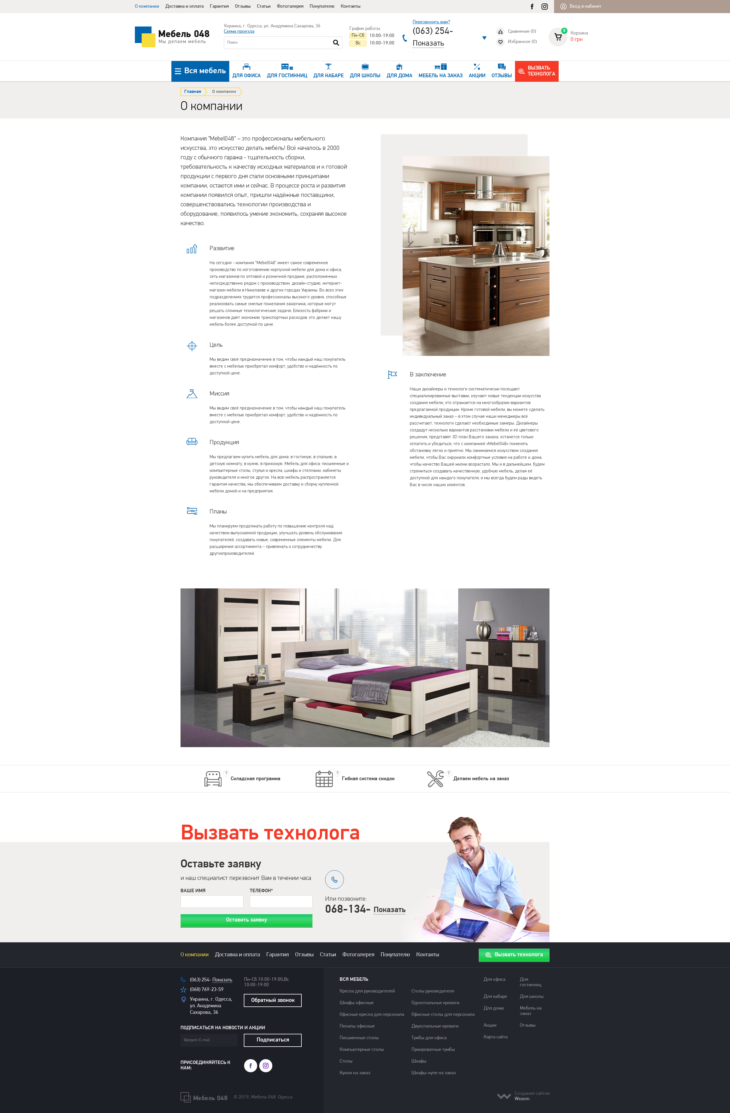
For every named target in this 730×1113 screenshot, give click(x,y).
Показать (428, 44)
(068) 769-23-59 (207, 989)
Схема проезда (239, 31)
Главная (192, 91)
